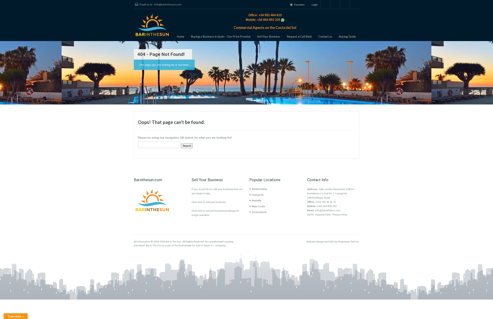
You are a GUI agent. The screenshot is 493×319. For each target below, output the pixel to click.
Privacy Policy (339, 214)
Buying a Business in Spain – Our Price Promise (221, 36)
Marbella (256, 200)
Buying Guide (347, 36)
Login (315, 4)
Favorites (299, 4)
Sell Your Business (268, 36)
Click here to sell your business (209, 202)
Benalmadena (259, 189)
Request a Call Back (299, 36)
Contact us (325, 36)
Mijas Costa (258, 206)
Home (180, 36)
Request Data (322, 214)
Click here (197, 210)
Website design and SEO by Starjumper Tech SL (332, 241)
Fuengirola (257, 194)
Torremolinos (259, 212)
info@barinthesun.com (167, 4)
